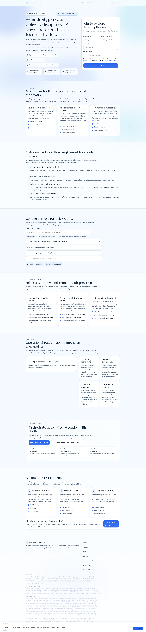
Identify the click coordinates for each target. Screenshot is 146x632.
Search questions (33, 228)
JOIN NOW (100, 65)
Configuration (57, 264)
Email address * (89, 44)
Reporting (47, 264)
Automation (30, 264)
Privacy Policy (111, 59)
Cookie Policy (87, 60)
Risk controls (39, 264)
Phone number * (89, 51)
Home (82, 3)
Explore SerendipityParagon (65, 442)
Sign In (107, 3)
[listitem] (64, 241)
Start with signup (110, 524)
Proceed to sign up (39, 442)
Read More (112, 60)
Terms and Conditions (89, 561)
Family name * (106, 36)
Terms (105, 59)
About (89, 3)
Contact (98, 3)
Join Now (116, 3)
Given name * (88, 36)
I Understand (138, 628)
